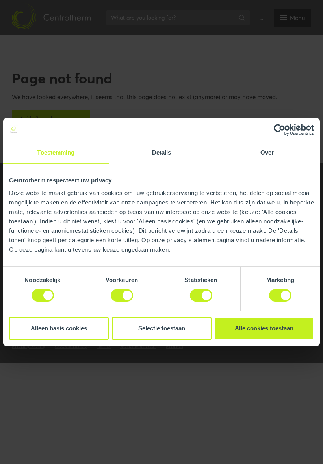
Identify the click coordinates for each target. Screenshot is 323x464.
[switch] (122, 295)
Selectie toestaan (161, 328)
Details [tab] (161, 152)
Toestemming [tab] (55, 152)
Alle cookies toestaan (264, 328)
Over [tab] (267, 152)
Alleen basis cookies (59, 328)
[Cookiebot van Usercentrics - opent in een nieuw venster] (279, 130)
